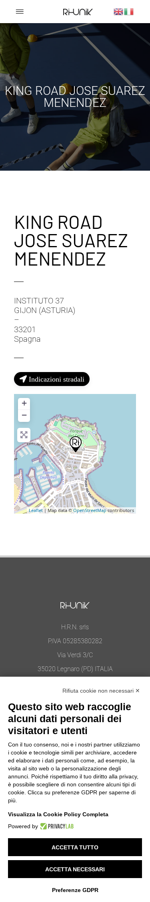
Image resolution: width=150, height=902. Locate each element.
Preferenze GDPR (75, 890)
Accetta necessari (75, 869)
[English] (119, 11)
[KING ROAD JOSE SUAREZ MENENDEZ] (75, 444)
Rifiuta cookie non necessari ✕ (101, 690)
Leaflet (36, 510)
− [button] (24, 415)
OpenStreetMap (89, 510)
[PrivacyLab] (56, 826)
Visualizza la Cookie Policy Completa (58, 814)
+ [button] (24, 403)
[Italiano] (129, 11)
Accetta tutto (75, 847)
